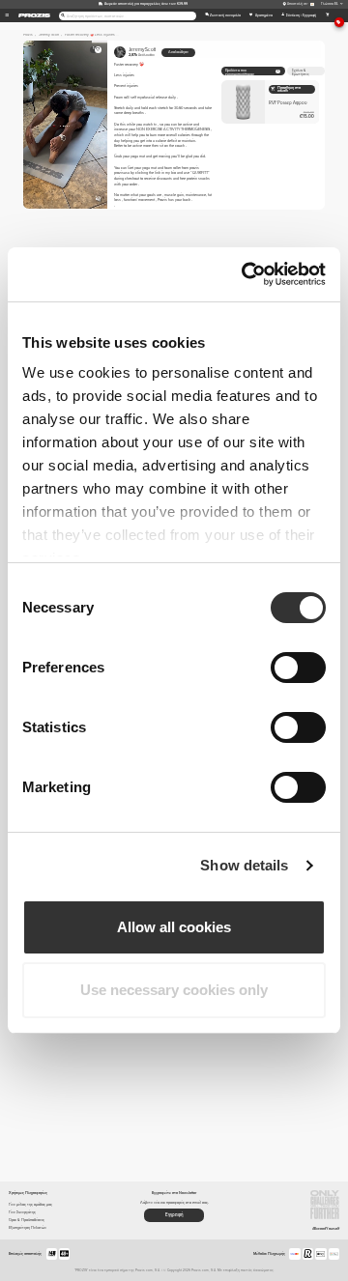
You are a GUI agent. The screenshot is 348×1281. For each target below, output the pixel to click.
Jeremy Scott (142, 51)
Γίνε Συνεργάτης (22, 1212)
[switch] (298, 667)
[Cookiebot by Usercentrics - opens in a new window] (245, 274)
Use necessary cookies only (174, 990)
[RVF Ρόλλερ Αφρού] (270, 102)
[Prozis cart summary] (327, 15)
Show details (244, 865)
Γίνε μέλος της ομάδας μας (30, 1204)
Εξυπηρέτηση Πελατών (27, 1227)
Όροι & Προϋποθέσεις (26, 1219)
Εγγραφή (174, 1214)
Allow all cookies (174, 927)
